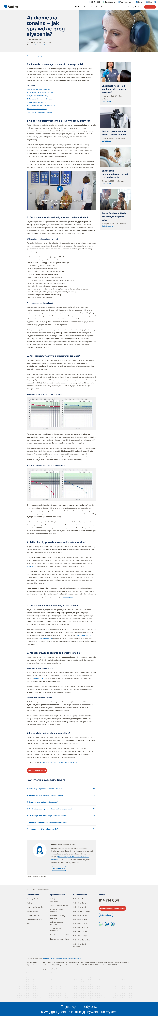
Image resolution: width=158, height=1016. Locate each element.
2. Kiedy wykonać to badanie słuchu (40, 92)
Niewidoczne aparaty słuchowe (57, 917)
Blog (28, 923)
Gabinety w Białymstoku (81, 940)
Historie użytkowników (35, 907)
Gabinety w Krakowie (80, 903)
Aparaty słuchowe (57, 894)
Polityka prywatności (49, 959)
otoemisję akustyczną (83, 635)
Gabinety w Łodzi (79, 907)
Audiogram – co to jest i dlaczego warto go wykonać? (59, 762)
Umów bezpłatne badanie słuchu (112, 908)
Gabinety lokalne (80, 894)
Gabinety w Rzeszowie (81, 927)
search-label (155, 2)
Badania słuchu (40, 45)
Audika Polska (33, 894)
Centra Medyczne (33, 915)
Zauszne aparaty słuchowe (59, 939)
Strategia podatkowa (61, 959)
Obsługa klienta (32, 911)
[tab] (81, 7)
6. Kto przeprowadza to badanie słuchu (41, 105)
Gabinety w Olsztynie (80, 936)
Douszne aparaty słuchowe (59, 905)
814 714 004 (38, 678)
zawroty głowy (68, 597)
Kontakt (102, 894)
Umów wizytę (150, 7)
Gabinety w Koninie (80, 931)
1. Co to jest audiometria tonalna (38, 89)
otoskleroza (31, 566)
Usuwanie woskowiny (34, 919)
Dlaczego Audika (33, 899)
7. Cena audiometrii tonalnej (37, 109)
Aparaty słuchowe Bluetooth (56, 910)
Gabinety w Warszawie (81, 899)
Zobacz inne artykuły (34, 56)
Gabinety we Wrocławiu (81, 911)
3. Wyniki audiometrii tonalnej (37, 96)
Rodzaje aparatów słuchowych (56, 900)
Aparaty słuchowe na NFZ (59, 935)
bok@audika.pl (106, 915)
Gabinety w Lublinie (80, 923)
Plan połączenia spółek (74, 959)
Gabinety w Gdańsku (80, 919)
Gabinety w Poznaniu (80, 915)
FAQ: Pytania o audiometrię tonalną (39, 112)
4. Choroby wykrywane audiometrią (39, 99)
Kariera (29, 903)
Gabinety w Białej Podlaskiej (79, 945)
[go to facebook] (101, 924)
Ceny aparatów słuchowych (55, 929)
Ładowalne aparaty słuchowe (56, 923)
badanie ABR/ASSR (45, 638)
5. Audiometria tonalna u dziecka (38, 102)
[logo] (11, 6)
